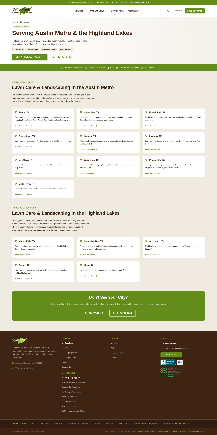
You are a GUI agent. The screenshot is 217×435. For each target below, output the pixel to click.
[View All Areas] (188, 424)
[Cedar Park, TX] (81, 112)
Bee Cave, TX (25, 160)
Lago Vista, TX (91, 160)
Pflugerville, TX (157, 160)
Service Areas (118, 11)
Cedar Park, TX (91, 112)
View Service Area (22, 126)
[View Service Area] (31, 126)
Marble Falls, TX (27, 241)
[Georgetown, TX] (16, 136)
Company (133, 11)
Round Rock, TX (157, 112)
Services (78, 11)
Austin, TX (24, 112)
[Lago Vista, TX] (81, 160)
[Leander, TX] (81, 136)
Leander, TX (90, 136)
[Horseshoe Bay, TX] (81, 241)
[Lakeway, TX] (146, 136)
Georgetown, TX (27, 136)
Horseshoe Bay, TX (93, 241)
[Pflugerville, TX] (146, 160)
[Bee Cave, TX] (16, 160)
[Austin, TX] (16, 112)
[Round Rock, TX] (146, 112)
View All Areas (180, 424)
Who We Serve (97, 11)
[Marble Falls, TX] (16, 241)
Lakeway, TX (155, 136)
